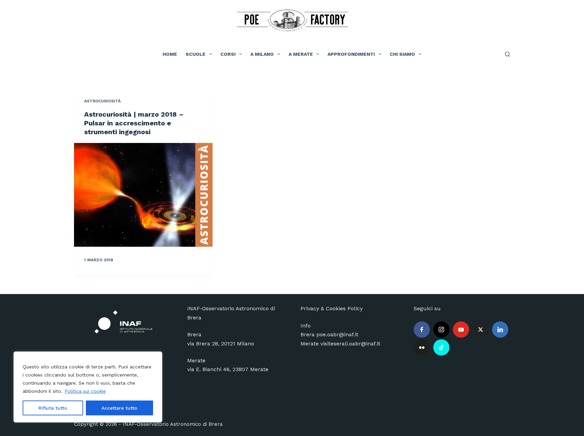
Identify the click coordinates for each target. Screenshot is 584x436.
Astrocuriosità (102, 101)
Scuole (195, 54)
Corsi (228, 54)
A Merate (301, 54)
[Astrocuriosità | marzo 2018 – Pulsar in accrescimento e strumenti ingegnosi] (143, 195)
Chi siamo (402, 54)
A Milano (262, 54)
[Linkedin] (500, 329)
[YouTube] (461, 329)
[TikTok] (441, 347)
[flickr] (422, 347)
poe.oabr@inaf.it (337, 334)
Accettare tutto (119, 408)
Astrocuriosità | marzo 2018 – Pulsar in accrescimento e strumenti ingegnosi (134, 123)
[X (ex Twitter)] (480, 329)
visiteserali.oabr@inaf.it (350, 343)
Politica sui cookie (85, 391)
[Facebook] (422, 329)
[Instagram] (441, 329)
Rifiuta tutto (53, 408)
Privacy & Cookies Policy (331, 308)
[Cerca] (507, 54)
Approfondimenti (351, 54)
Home (170, 54)
